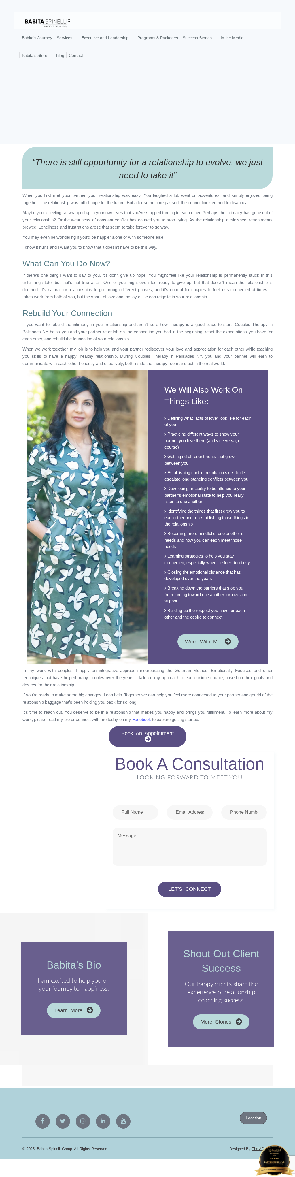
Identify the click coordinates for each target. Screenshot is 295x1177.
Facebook (141, 719)
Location (253, 1118)
